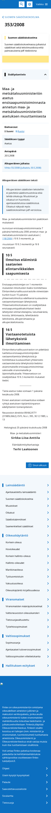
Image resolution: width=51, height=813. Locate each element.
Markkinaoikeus (14, 569)
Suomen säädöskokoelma (22, 17)
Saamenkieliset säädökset (19, 526)
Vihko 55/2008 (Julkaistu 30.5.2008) (23, 167)
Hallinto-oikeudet (15, 562)
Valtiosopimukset (18, 636)
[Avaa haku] (22, 4)
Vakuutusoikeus (14, 583)
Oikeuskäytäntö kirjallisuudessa (23, 590)
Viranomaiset (15, 599)
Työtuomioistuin (14, 576)
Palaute (6, 782)
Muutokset (11, 505)
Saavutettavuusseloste (14, 789)
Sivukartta (7, 795)
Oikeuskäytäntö (17, 535)
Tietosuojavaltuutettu (17, 619)
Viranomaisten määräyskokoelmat (24, 606)
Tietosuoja (8, 802)
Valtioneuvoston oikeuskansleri (22, 613)
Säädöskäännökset (16, 519)
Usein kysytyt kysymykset (15, 775)
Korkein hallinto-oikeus (18, 556)
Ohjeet (5, 768)
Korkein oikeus (14, 542)
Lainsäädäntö (15, 485)
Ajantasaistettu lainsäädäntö (21, 492)
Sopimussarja (13, 642)
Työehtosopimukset (16, 626)
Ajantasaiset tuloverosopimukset (23, 649)
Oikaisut (10, 512)
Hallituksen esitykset (20, 666)
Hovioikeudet (13, 549)
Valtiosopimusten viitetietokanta (23, 656)
